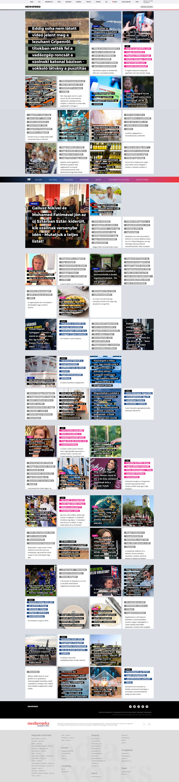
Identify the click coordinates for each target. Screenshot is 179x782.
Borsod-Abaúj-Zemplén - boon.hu (42, 746)
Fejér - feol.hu (36, 753)
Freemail (78, 1)
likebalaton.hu (96, 748)
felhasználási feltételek (119, 712)
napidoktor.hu (96, 751)
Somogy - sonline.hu (38, 771)
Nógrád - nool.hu (37, 768)
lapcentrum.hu (126, 761)
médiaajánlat (147, 712)
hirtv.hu (64, 756)
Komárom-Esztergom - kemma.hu (42, 766)
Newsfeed (68, 1)
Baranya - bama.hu (37, 741)
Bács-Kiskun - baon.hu (38, 738)
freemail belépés (146, 7)
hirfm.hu (124, 774)
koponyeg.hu (126, 756)
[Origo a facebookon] (130, 706)
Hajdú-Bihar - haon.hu (38, 758)
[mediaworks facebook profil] (144, 724)
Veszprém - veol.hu (68, 738)
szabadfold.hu (66, 753)
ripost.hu (124, 735)
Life (39, 1)
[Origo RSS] (147, 706)
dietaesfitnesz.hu (97, 758)
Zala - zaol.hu (66, 740)
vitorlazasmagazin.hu (98, 761)
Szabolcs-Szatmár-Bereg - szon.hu (42, 773)
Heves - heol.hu (36, 761)
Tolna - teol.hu (36, 775)
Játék (136, 1)
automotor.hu (96, 741)
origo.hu (64, 758)
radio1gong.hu (126, 771)
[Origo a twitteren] (134, 706)
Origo (31, 1)
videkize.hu (95, 763)
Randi (115, 1)
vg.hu (63, 769)
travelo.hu (95, 756)
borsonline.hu (96, 776)
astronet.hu (95, 738)
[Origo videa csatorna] (143, 706)
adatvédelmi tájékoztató (105, 712)
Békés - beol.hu (36, 743)
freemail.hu (125, 753)
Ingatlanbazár (126, 1)
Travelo (88, 1)
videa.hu (124, 758)
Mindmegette (49, 1)
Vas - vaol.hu (66, 735)
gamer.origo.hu (97, 746)
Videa (59, 1)
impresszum (140, 712)
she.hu (124, 743)
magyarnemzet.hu (67, 751)
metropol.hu (125, 738)
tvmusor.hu (95, 766)
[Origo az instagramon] (138, 706)
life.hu (124, 740)
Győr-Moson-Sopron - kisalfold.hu (42, 756)
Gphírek (98, 1)
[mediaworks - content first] (38, 724)
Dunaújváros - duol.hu (38, 751)
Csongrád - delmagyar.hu (39, 748)
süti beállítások (131, 712)
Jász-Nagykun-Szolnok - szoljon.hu (42, 763)
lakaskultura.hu (97, 743)
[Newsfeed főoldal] (33, 706)
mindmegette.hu (97, 753)
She (106, 1)
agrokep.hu (65, 771)
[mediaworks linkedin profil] (149, 724)
